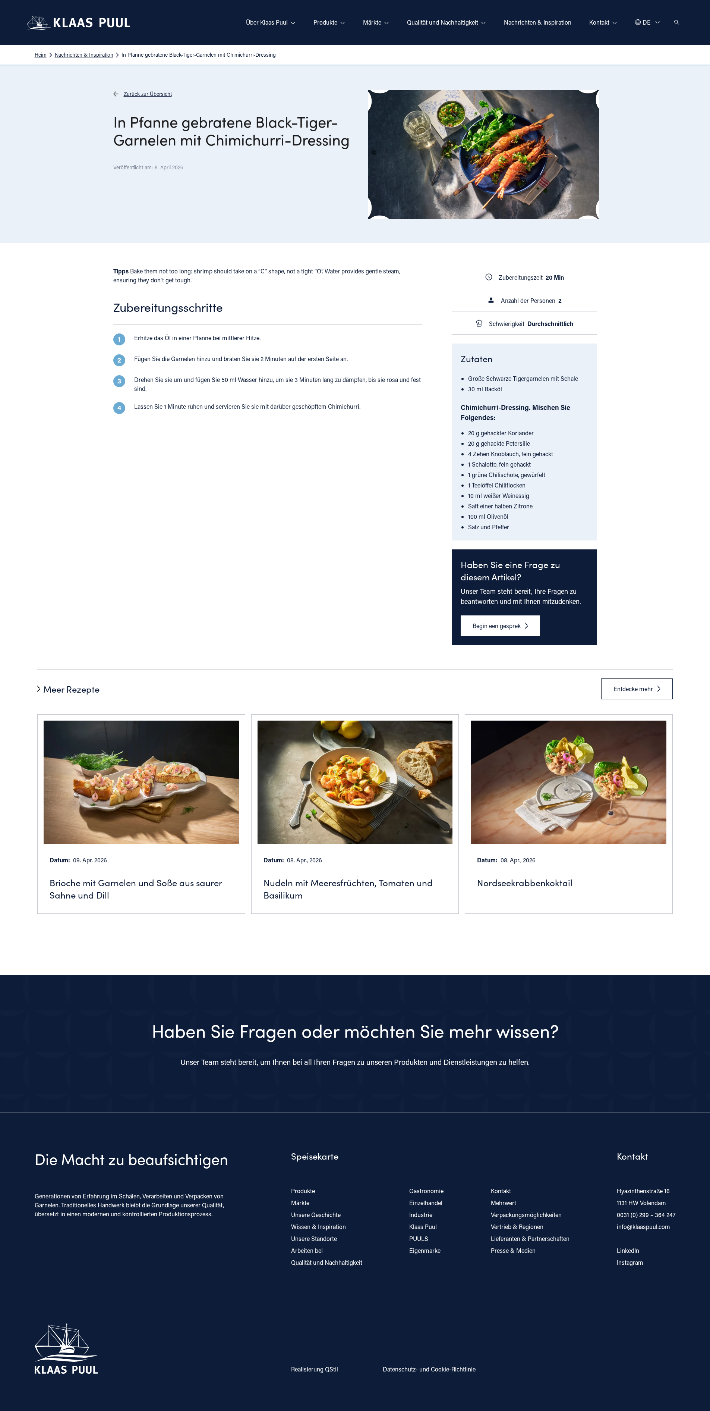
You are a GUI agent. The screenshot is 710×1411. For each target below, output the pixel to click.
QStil (331, 1369)
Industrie (420, 1214)
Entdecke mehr (633, 689)
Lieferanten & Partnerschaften (530, 1238)
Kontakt (599, 22)
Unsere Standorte (314, 1238)
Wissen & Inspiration (318, 1226)
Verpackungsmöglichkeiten (526, 1214)
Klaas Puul (423, 1226)
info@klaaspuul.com (643, 1226)
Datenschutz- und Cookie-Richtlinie (429, 1369)
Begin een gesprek (497, 626)
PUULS (418, 1238)
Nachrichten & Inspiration (537, 22)
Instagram (630, 1262)
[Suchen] (676, 22)
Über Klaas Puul (267, 22)
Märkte (372, 22)
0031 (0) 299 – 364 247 (646, 1214)
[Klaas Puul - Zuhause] (78, 22)
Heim (41, 54)
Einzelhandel (425, 1202)
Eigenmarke (425, 1250)
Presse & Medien (513, 1250)
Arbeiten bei (307, 1250)
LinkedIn (628, 1250)
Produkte (325, 22)
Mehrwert (503, 1202)
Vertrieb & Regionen (517, 1226)
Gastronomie (426, 1190)
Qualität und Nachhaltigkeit (442, 22)
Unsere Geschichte (316, 1214)
